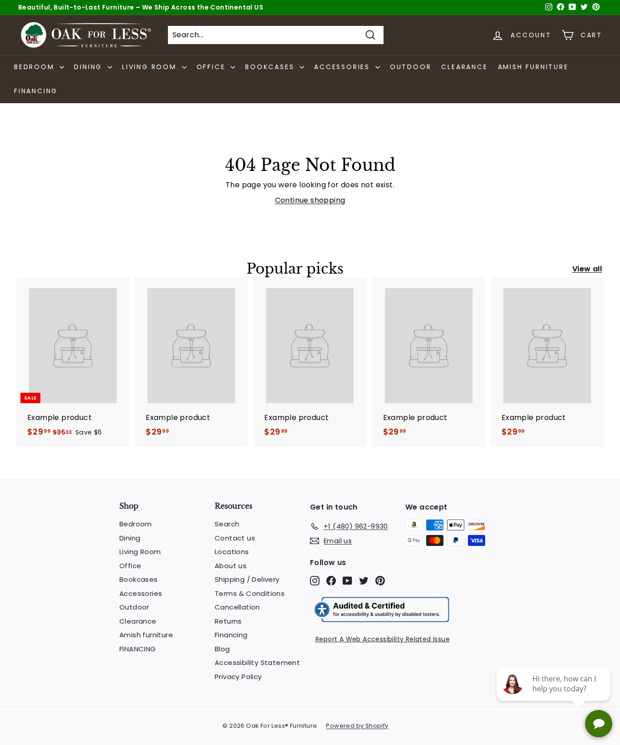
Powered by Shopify (357, 725)
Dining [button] (89, 66)
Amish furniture (533, 66)
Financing (231, 635)
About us (230, 565)
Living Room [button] (151, 66)
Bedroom (135, 524)
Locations (232, 551)
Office (130, 565)
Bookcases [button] (271, 66)
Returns (228, 621)
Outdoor (411, 66)
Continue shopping (310, 200)
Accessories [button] (343, 66)
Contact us (235, 538)
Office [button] (213, 66)
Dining (129, 538)
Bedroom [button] (35, 66)
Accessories (140, 593)
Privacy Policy (238, 676)
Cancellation (237, 607)
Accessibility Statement (257, 662)
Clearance (464, 66)
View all (587, 269)
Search (227, 524)
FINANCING (36, 90)
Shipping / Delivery (247, 579)
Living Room (140, 551)
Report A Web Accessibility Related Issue (382, 639)
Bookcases (138, 579)
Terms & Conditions (250, 593)
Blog (222, 649)
